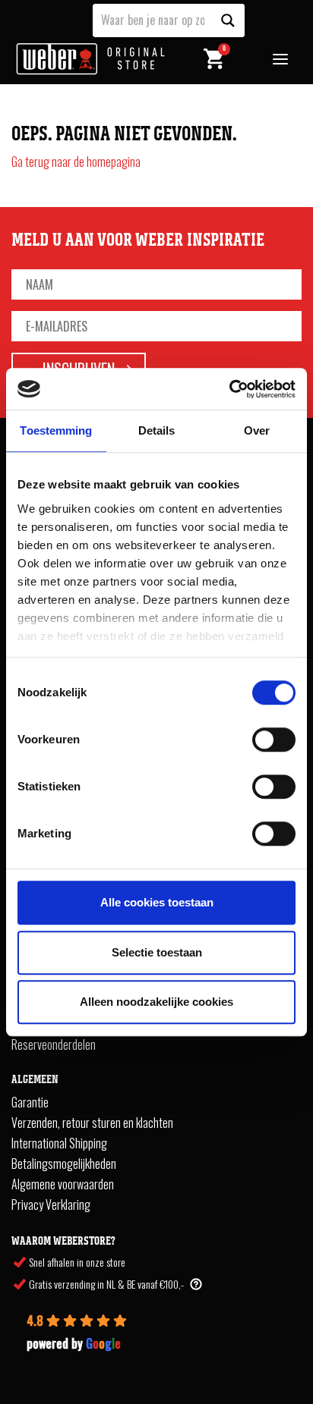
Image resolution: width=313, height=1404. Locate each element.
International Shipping (59, 1143)
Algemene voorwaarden (62, 1184)
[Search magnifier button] (228, 20)
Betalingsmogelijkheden (63, 1163)
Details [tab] (156, 430)
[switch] (274, 739)
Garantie (30, 1102)
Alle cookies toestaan (156, 902)
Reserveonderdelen (53, 1044)
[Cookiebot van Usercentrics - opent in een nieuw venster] (229, 389)
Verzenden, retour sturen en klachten (92, 1122)
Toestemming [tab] (56, 430)
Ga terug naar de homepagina (76, 161)
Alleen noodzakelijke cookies (156, 1001)
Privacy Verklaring (50, 1204)
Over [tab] (257, 430)
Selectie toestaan (157, 952)
